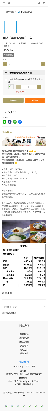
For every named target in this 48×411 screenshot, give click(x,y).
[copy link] (20, 122)
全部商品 (10, 11)
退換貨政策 (24, 338)
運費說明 (24, 345)
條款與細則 (24, 342)
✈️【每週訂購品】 (26, 11)
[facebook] (10, 122)
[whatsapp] (15, 122)
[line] (4, 122)
